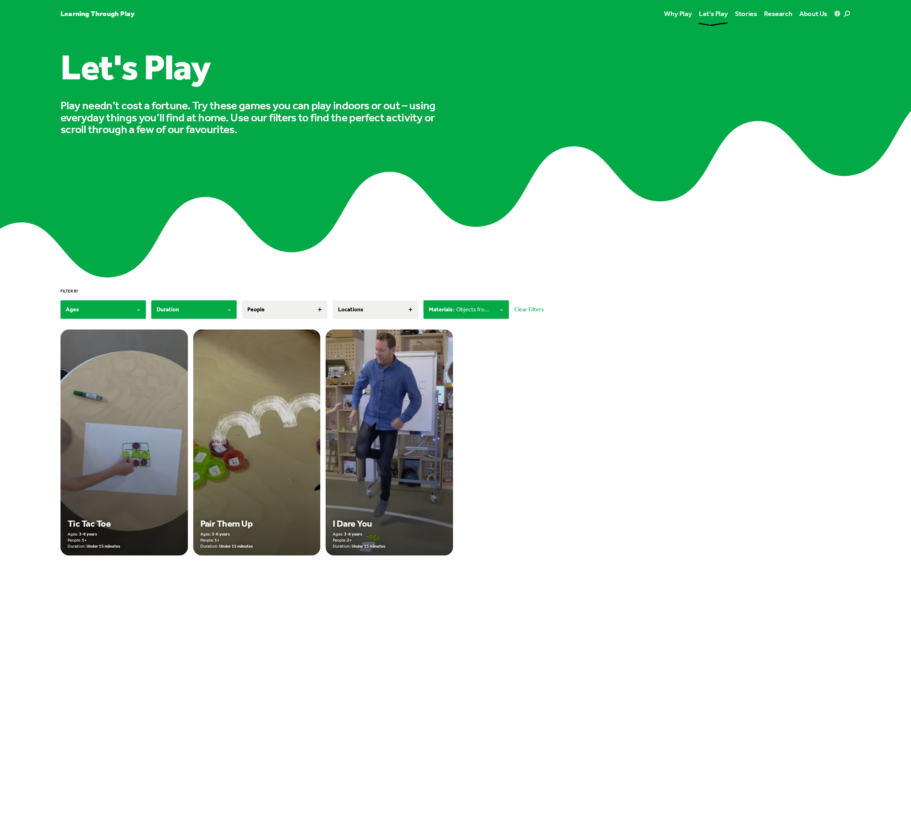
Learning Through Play (97, 13)
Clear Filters (529, 309)
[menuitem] (713, 14)
